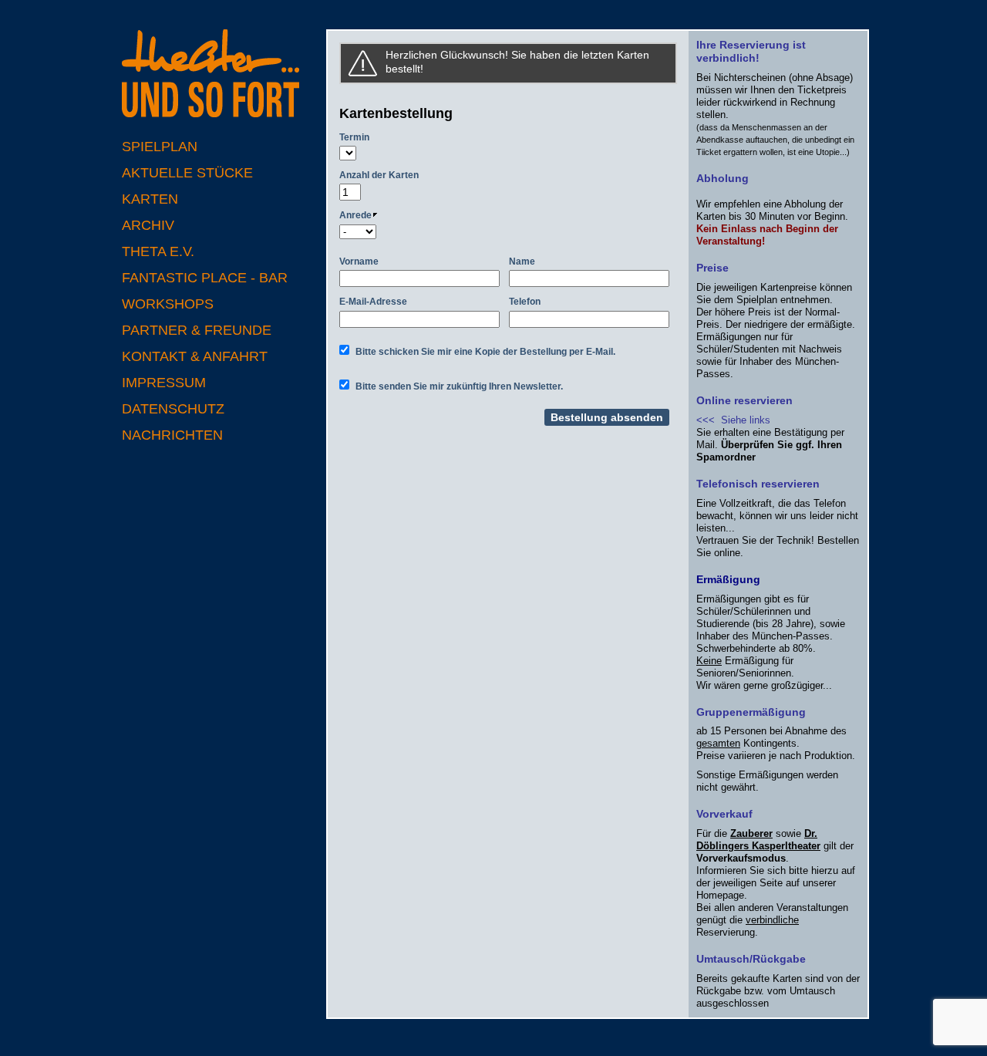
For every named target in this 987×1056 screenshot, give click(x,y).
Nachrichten (172, 435)
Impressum (164, 382)
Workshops (168, 304)
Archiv (148, 225)
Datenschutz (173, 409)
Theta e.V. (158, 251)
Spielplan (159, 146)
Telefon (525, 301)
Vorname (359, 261)
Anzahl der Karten (379, 175)
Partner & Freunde (196, 330)
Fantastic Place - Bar (205, 277)
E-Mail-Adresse (373, 301)
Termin (354, 137)
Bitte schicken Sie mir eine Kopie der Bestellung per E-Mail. (485, 351)
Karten (150, 199)
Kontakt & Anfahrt (195, 356)
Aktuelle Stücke (187, 172)
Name (522, 261)
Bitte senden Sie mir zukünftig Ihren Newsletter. (459, 386)
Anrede (355, 215)
